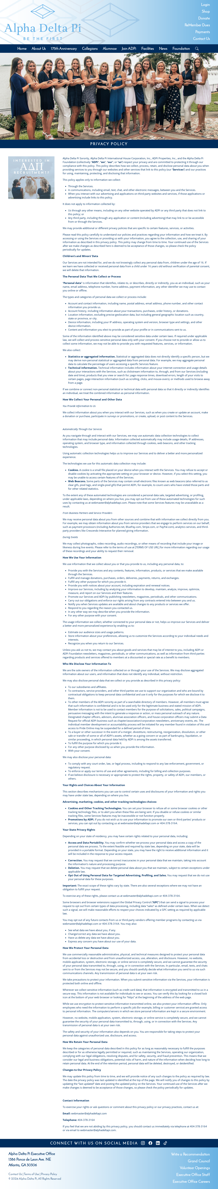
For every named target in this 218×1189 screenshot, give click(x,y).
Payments (202, 31)
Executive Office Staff (193, 1174)
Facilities (147, 48)
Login (205, 4)
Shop (206, 11)
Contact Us (201, 38)
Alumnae (110, 48)
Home (22, 48)
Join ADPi (129, 48)
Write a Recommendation (190, 1154)
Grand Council (199, 1161)
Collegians (90, 48)
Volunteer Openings (195, 1167)
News (163, 48)
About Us (39, 48)
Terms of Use (31, 1174)
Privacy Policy (49, 1174)
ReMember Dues (197, 25)
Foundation (181, 48)
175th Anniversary (64, 48)
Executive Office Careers (191, 1181)
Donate (204, 18)
